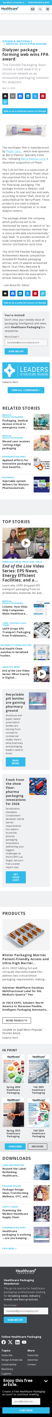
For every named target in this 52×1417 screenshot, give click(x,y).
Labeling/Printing (13, 1165)
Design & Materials (17, 41)
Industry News (11, 667)
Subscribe (15, 1146)
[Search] (40, 9)
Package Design (11, 1186)
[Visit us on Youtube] (24, 1341)
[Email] (13, 96)
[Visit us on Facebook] (3, 1341)
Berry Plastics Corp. (33, 158)
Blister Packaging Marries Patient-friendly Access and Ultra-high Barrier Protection (25, 959)
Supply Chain (10, 1206)
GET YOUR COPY (15, 877)
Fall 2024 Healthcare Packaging (38, 1133)
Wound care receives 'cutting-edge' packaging (16, 445)
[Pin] (43, 96)
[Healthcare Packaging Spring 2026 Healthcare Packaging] (13, 1069)
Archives (37, 1146)
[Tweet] (35, 96)
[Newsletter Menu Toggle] (33, 9)
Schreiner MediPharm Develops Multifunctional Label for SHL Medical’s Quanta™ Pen (23, 991)
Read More (15, 762)
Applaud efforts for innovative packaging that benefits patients (16, 464)
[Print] (5, 96)
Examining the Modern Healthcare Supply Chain (15, 1214)
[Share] (20, 96)
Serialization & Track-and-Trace (22, 561)
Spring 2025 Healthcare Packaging (13, 1133)
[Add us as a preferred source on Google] (5, 102)
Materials (8, 477)
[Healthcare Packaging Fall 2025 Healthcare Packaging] (38, 1069)
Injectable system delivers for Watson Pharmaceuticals (15, 484)
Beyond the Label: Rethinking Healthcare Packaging (14, 1172)
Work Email (12, 337)
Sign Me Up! (16, 351)
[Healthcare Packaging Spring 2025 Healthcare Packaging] (13, 1112)
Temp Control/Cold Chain (14, 624)
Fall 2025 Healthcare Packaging (38, 1090)
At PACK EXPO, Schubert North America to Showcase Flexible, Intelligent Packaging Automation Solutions (25, 1006)
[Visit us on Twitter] (10, 1341)
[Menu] (48, 9)
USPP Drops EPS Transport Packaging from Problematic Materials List (16, 632)
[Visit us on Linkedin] (17, 1341)
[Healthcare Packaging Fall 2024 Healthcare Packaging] (38, 1112)
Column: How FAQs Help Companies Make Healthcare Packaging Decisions (16, 610)
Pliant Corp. (14, 151)
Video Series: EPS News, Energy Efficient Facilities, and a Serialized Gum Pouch (24, 573)
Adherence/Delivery (14, 456)
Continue (26, 1410)
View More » (9, 1248)
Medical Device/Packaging (26, 44)
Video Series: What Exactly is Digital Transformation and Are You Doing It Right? (16, 674)
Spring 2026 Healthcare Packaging (13, 1090)
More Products (16, 1020)
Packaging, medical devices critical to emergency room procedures (15, 424)
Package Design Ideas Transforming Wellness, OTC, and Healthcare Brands (15, 1193)
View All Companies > (26, 390)
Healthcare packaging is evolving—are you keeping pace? (16, 1235)
